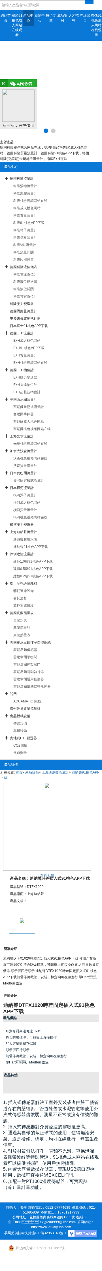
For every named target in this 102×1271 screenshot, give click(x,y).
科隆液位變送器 (25, 282)
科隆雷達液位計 (25, 274)
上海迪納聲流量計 (23, 532)
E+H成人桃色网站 (27, 341)
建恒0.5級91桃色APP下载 (33, 569)
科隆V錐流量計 (24, 245)
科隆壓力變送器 (22, 304)
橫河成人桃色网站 (27, 503)
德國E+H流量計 (22, 333)
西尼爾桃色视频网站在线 (32, 429)
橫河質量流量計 (25, 510)
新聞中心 (40, 18)
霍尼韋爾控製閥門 (27, 665)
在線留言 (85, 18)
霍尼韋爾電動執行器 (28, 672)
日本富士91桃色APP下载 (29, 326)
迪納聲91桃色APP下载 (30, 547)
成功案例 (62, 18)
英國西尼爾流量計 (23, 399)
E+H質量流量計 (25, 355)
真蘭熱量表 (21, 635)
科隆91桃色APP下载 (28, 223)
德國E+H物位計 (22, 370)
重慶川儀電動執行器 (25, 319)
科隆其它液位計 (25, 296)
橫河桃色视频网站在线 (30, 517)
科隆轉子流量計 (25, 230)
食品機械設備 (20, 716)
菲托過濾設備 (23, 591)
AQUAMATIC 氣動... (28, 701)
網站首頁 (6, 18)
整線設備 (20, 723)
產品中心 (28, 18)
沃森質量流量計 (25, 466)
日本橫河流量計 (22, 488)
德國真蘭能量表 (22, 613)
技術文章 (51, 18)
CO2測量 (20, 745)
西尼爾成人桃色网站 (28, 422)
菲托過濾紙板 (23, 606)
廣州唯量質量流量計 (25, 709)
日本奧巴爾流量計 (23, 473)
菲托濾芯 (20, 598)
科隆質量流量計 (25, 215)
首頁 (19, 772)
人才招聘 (74, 18)
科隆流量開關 (23, 252)
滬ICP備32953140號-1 (48, 1233)
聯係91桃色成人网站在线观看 (96, 25)
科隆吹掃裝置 (23, 260)
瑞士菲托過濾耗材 (23, 584)
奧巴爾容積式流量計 (28, 480)
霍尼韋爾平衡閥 (25, 657)
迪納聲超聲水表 (25, 539)
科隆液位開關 (23, 289)
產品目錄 (32, 772)
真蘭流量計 (21, 628)
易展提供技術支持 (17, 1233)
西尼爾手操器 (23, 414)
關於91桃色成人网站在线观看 (17, 25)
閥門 (13, 694)
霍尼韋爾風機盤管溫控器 (32, 687)
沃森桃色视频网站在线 (30, 458)
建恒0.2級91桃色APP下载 (33, 576)
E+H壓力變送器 (25, 377)
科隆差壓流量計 (25, 193)
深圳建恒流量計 (22, 554)
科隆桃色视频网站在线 (30, 201)
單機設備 (20, 731)
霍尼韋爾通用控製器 (28, 679)
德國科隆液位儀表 (23, 267)
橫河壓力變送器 (22, 525)
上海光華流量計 (22, 436)
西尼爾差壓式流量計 (28, 407)
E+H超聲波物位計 (27, 392)
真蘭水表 (20, 620)
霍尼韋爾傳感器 (25, 650)
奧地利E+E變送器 (23, 738)
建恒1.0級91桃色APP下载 (33, 561)
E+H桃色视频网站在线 (30, 363)
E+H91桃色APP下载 (28, 348)
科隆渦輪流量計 (25, 186)
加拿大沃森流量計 (23, 451)
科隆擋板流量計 (25, 238)
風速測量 (20, 753)
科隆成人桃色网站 (27, 208)
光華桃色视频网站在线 (30, 444)
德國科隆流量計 (22, 179)
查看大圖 (47, 875)
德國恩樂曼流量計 (23, 311)
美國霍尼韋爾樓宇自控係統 (30, 642)
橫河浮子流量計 (25, 495)
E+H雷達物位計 (25, 385)
